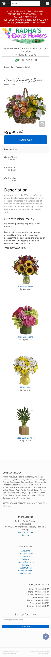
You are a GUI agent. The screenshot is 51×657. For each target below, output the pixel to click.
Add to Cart (25, 139)
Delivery (25, 559)
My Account (25, 573)
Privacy (25, 565)
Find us (25, 535)
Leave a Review (25, 570)
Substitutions (26, 568)
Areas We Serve (25, 553)
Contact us (26, 556)
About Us (25, 550)
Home (6, 67)
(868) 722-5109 (27, 60)
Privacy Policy (12, 653)
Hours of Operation (25, 562)
